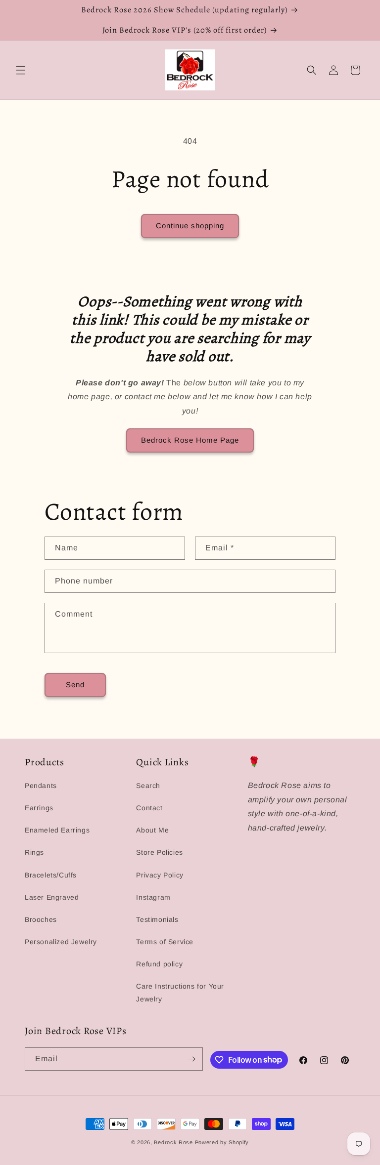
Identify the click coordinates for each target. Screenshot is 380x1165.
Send (75, 684)
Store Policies (159, 852)
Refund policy (159, 964)
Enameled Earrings (57, 830)
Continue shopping (190, 225)
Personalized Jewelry (61, 942)
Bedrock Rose (173, 1142)
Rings (34, 852)
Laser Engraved (52, 897)
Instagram (153, 897)
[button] (21, 70)
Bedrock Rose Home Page (190, 440)
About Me (152, 830)
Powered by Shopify (222, 1142)
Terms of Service (164, 942)
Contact (149, 808)
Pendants (41, 786)
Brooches (41, 919)
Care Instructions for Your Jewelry (180, 992)
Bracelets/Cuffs (51, 875)
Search (148, 786)
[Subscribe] (191, 1059)
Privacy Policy (159, 875)
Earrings (39, 808)
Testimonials (157, 919)
